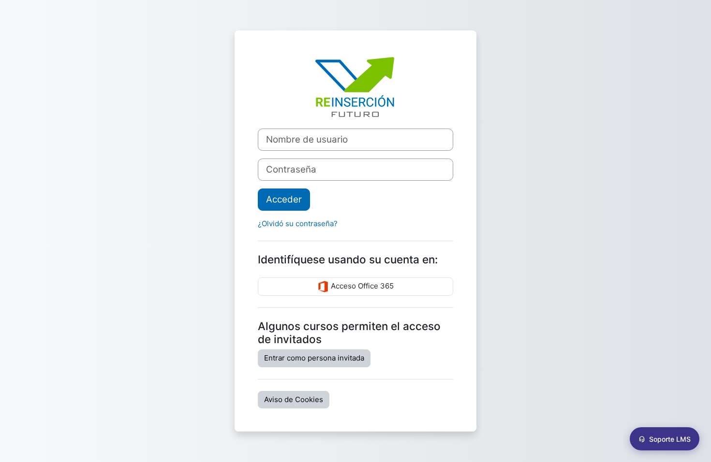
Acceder (284, 199)
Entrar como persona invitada (314, 357)
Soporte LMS (670, 439)
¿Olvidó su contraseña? (298, 223)
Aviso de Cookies (293, 399)
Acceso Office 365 (361, 286)
